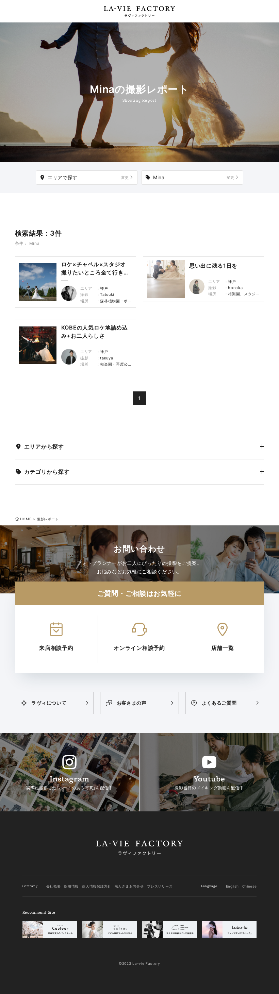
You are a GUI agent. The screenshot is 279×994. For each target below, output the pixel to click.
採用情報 (71, 886)
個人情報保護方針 (96, 886)
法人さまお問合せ (129, 886)
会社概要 (53, 886)
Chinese (249, 886)
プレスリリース (160, 886)
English (232, 886)
